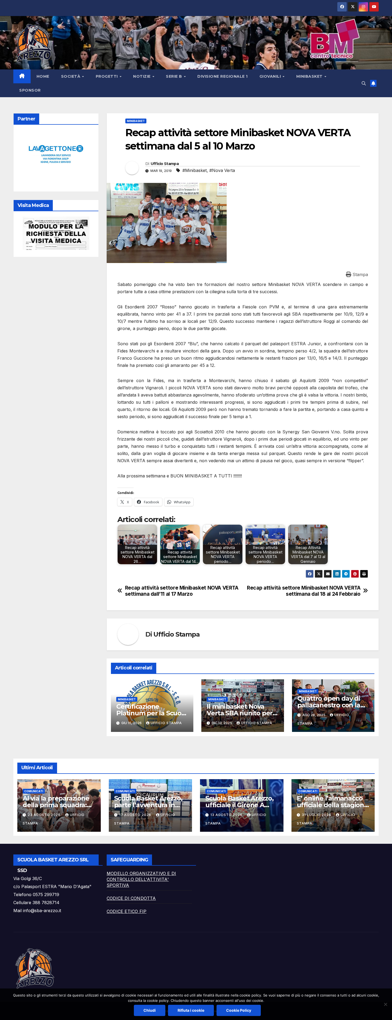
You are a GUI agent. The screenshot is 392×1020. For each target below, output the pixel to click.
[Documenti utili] (56, 233)
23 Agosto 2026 (45, 815)
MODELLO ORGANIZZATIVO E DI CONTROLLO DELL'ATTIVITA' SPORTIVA (141, 879)
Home (43, 76)
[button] (364, 83)
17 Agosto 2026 (135, 815)
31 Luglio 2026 (317, 815)
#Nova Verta (222, 170)
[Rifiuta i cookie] (385, 1004)
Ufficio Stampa (165, 163)
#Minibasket (194, 170)
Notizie (142, 76)
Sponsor (30, 90)
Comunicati (33, 791)
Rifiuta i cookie (191, 1010)
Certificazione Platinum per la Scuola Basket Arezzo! (151, 713)
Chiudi (149, 1010)
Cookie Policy (238, 1010)
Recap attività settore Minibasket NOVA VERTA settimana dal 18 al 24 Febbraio (303, 591)
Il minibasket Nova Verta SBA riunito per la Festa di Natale (240, 713)
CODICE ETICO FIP (126, 911)
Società (71, 76)
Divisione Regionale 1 (222, 76)
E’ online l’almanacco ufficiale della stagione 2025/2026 (332, 804)
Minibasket (136, 121)
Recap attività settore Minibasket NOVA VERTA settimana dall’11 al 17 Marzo (181, 591)
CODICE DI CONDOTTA (131, 898)
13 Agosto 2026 (226, 815)
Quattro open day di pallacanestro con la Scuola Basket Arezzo (330, 705)
